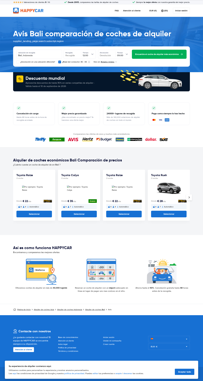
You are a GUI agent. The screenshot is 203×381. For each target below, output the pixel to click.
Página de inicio (24, 309)
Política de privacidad (67, 348)
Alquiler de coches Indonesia (69, 309)
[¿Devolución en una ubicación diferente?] (17, 62)
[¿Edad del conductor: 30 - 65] (59, 62)
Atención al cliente (131, 10)
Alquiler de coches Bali (95, 309)
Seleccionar (34, 214)
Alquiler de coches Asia (44, 309)
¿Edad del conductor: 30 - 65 (74, 62)
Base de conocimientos (68, 337)
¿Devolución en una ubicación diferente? (37, 62)
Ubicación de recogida (26, 52)
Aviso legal (62, 344)
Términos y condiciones (68, 351)
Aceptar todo (184, 371)
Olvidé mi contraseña (112, 341)
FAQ (117, 10)
